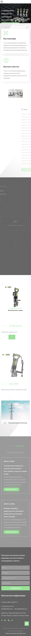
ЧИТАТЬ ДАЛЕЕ (11, 489)
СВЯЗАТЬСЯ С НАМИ (11, 201)
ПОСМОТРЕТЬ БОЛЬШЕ (11, 170)
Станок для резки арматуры (15, 314)
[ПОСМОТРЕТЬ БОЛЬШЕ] (15, 355)
